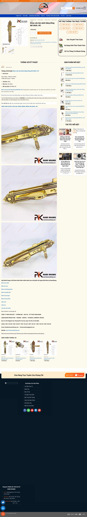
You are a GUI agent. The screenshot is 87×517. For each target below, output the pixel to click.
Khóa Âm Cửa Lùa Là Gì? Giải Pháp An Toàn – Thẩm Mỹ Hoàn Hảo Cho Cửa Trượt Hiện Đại (63, 164)
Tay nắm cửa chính (6, 308)
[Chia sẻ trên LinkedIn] (41, 47)
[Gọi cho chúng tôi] (28, 410)
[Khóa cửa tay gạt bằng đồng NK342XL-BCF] (7, 348)
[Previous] (3, 32)
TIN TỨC (63, 15)
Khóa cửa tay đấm (5, 298)
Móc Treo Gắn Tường (29, 397)
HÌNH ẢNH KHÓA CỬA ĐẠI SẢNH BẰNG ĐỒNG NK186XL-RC (19, 106)
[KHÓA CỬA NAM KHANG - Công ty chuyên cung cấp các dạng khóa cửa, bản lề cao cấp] (43, 8)
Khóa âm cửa (4, 286)
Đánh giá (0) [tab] (9, 67)
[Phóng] (3, 44)
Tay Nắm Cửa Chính (29, 394)
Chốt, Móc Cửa (28, 403)
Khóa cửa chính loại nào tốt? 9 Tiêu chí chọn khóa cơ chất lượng (72, 139)
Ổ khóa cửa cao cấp (37, 43)
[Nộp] (73, 8)
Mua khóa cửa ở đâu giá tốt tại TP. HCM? (78, 162)
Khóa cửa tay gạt (5, 295)
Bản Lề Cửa (27, 392)
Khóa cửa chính (5, 283)
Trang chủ (33, 20)
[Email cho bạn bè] (36, 47)
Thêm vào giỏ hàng (44, 33)
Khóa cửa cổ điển (51, 42)
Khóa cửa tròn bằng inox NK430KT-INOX (21, 359)
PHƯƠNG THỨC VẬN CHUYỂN (52, 15)
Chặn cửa (3, 302)
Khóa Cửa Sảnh (42, 40)
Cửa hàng (25, 15)
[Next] (26, 32)
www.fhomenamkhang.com (13, 330)
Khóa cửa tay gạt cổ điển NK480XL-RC (49, 359)
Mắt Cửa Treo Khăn (29, 405)
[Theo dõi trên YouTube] (39, 410)
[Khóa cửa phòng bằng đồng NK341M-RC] (36, 348)
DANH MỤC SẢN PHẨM (34, 15)
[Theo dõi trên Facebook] (25, 410)
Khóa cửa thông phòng (6, 289)
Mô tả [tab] (2, 67)
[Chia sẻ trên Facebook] (31, 47)
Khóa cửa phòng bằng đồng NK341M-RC (36, 359)
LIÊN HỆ (43, 15)
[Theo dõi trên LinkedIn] (35, 410)
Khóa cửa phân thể (6, 292)
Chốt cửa (3, 305)
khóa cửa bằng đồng (36, 42)
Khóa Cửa (47, 20)
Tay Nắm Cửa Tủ (28, 386)
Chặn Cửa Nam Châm (29, 400)
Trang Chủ (18, 15)
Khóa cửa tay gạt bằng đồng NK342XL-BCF (7, 359)
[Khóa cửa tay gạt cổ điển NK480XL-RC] (50, 348)
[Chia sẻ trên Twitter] (34, 47)
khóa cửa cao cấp (43, 42)
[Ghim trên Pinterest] (39, 47)
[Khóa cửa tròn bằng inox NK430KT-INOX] (22, 348)
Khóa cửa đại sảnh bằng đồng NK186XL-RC (26, 71)
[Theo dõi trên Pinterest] (32, 410)
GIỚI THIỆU (68, 15)
